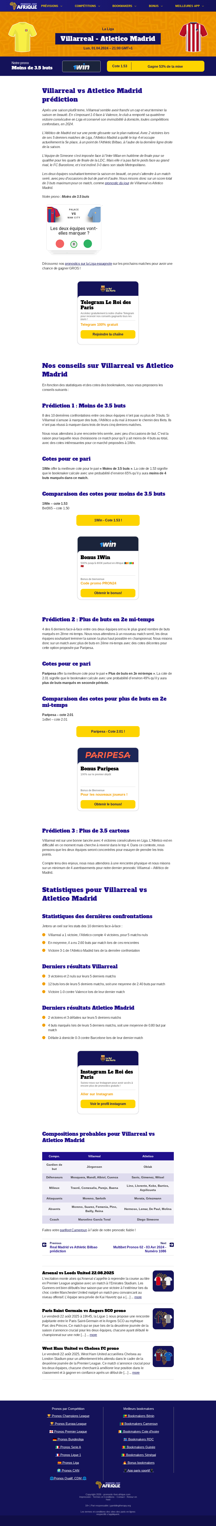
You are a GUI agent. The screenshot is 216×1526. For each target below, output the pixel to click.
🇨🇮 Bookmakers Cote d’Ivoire (138, 1431)
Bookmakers (122, 6)
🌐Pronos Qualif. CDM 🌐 (68, 1478)
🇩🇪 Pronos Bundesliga (68, 1439)
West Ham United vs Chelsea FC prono (80, 1348)
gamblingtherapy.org (120, 1505)
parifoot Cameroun (73, 1230)
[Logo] (23, 5)
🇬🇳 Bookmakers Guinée (138, 1447)
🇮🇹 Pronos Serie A (68, 1447)
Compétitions (85, 6)
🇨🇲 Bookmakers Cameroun (139, 1423)
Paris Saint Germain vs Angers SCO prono (84, 1310)
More (138, 1297)
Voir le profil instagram (108, 1104)
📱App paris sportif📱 (138, 1470)
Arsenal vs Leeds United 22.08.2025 (78, 1273)
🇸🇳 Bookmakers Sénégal (138, 1455)
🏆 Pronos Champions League (68, 1416)
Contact (121, 1497)
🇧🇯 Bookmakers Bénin (138, 1416)
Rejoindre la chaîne (108, 334)
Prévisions (49, 6)
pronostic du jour (117, 183)
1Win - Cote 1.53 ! (108, 520)
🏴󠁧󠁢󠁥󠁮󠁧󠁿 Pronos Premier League (68, 1431)
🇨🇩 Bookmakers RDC (138, 1439)
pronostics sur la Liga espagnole (88, 263)
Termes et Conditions (104, 1497)
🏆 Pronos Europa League (68, 1423)
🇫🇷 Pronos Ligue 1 (68, 1455)
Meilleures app (187, 6)
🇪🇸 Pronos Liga (68, 1462)
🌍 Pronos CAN (68, 1470)
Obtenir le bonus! (108, 593)
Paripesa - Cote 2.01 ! (108, 731)
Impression (85, 1497)
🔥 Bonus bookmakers (139, 1462)
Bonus (154, 6)
